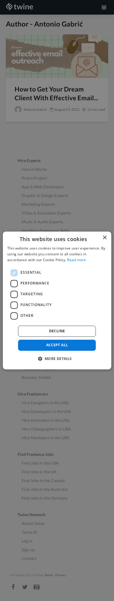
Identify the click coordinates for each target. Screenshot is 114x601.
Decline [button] (57, 330)
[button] (57, 358)
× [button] (104, 238)
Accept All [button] (57, 344)
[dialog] (57, 300)
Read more (76, 259)
